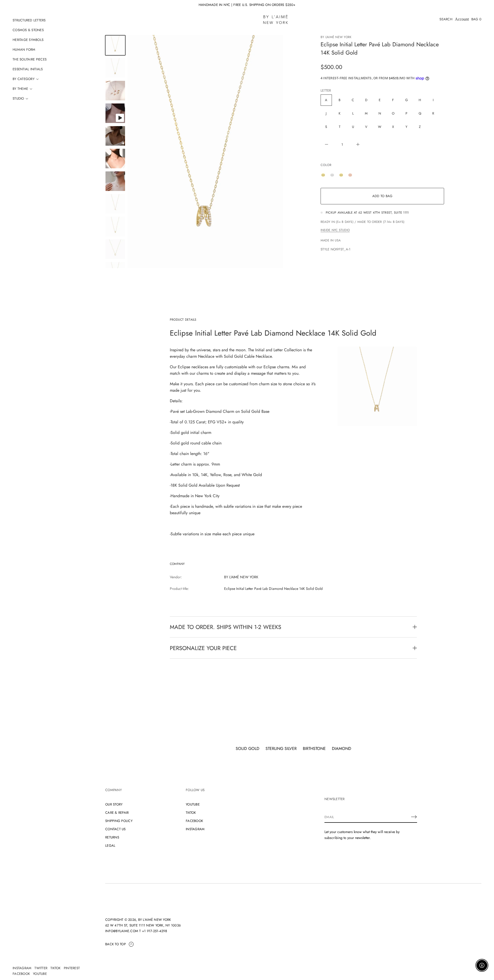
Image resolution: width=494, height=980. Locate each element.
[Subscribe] (414, 817)
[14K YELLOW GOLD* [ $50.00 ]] (342, 175)
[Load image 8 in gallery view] (115, 204)
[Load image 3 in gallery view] (115, 90)
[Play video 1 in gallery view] (115, 113)
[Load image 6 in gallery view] (115, 181)
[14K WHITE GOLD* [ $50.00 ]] (333, 175)
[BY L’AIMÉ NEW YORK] (275, 19)
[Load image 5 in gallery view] (115, 158)
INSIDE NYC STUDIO (335, 230)
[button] (446, 19)
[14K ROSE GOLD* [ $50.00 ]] (351, 175)
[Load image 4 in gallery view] (115, 136)
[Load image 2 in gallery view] (115, 68)
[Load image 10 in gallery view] (115, 249)
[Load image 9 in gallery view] (115, 226)
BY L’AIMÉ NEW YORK (336, 37)
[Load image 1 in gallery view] (115, 45)
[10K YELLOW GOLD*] (324, 175)
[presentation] (205, 151)
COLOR (326, 165)
